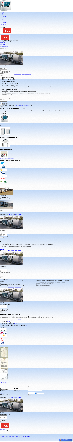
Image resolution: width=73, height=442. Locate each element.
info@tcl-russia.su (7, 46)
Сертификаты (3, 15)
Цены (2, 14)
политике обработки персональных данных (26, 74)
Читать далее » (2, 249)
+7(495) (2, 42)
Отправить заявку (4, 16)
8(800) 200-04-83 (18, 49)
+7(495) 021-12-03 (11, 49)
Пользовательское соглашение (4, 436)
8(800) (2, 44)
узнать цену (19, 319)
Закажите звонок (2, 46)
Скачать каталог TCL (3, 382)
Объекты (3, 13)
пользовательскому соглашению (17, 74)
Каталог (3, 12)
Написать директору (3, 24)
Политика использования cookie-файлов (25, 436)
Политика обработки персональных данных (14, 436)
